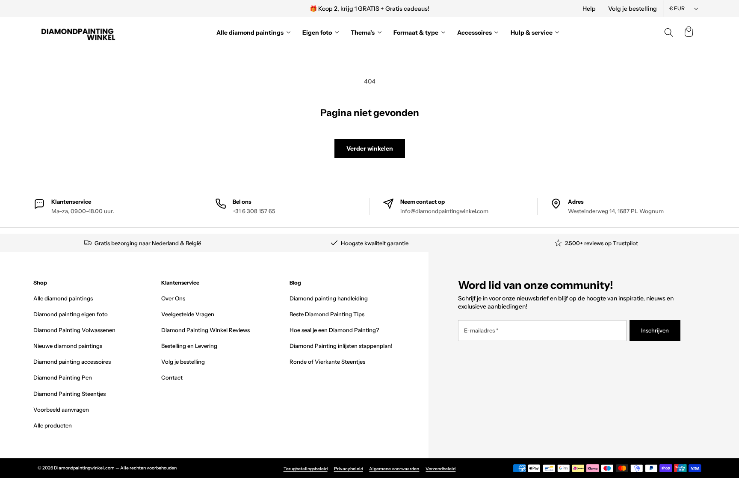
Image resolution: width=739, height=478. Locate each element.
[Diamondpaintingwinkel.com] (78, 32)
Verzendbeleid (440, 469)
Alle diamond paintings (63, 298)
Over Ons (173, 298)
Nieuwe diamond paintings (67, 345)
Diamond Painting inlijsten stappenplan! (341, 345)
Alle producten (52, 425)
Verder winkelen (369, 148)
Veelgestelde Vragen (187, 314)
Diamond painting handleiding (329, 298)
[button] (688, 32)
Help (589, 8)
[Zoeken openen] (668, 32)
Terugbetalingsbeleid (306, 469)
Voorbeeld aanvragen (61, 409)
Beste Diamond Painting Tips (327, 314)
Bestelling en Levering (189, 345)
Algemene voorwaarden (394, 469)
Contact (172, 377)
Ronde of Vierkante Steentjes (327, 361)
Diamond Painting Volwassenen (74, 330)
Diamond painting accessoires (72, 361)
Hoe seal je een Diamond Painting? (334, 330)
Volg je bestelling (632, 8)
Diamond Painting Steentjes (69, 393)
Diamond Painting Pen (62, 377)
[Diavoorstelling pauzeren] (486, 8)
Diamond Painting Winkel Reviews (205, 330)
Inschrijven (655, 330)
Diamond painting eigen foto (70, 314)
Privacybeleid (348, 469)
